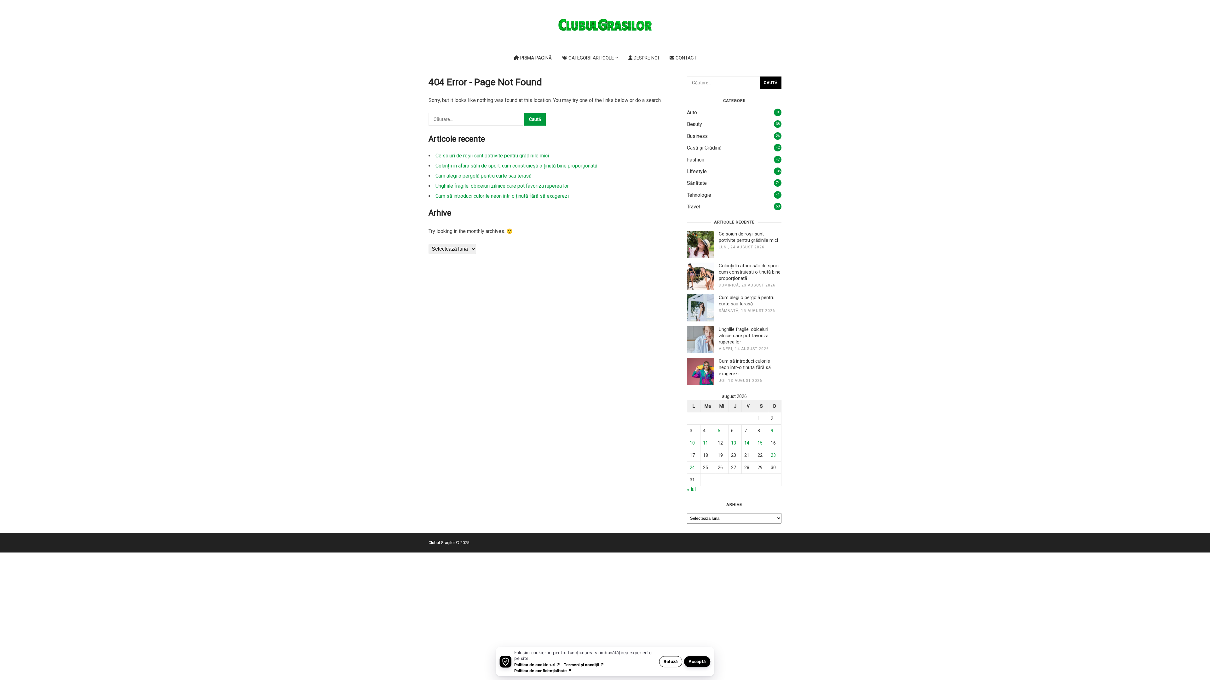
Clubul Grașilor (442, 542)
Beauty (694, 124)
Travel (693, 207)
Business (697, 136)
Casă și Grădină (704, 148)
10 (692, 442)
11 (705, 442)
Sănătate (697, 183)
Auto (692, 113)
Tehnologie (699, 195)
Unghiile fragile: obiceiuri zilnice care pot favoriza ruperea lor (502, 186)
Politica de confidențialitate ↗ (543, 670)
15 (760, 442)
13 (733, 442)
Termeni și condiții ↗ (584, 664)
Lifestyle (697, 171)
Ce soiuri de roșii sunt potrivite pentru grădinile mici (492, 156)
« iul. (692, 489)
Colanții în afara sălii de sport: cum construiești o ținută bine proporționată (516, 166)
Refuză (671, 661)
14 (746, 442)
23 (773, 455)
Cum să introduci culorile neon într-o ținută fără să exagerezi (502, 196)
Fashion (695, 160)
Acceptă (697, 661)
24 (692, 467)
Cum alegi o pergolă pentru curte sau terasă (483, 176)
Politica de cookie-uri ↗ (537, 664)
